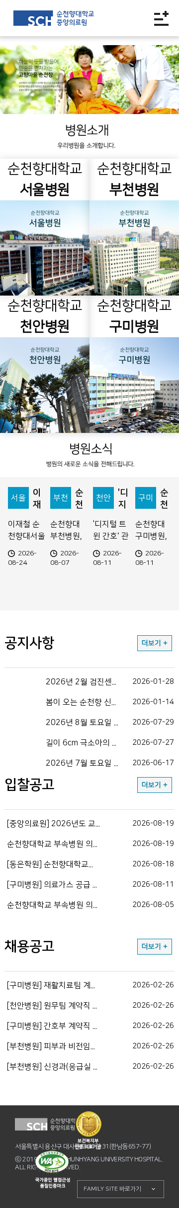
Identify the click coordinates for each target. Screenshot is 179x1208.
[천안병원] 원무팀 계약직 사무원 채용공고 (90, 1005)
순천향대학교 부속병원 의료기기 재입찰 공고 (90, 905)
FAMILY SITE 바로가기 (112, 1189)
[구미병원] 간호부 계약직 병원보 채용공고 (90, 1026)
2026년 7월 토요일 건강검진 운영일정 (110, 763)
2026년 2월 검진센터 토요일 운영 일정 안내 (110, 681)
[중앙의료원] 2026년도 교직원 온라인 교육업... (90, 823)
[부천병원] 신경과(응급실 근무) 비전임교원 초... (90, 1066)
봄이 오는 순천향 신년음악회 (110, 702)
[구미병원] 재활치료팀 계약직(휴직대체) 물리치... (90, 985)
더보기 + (155, 643)
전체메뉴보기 (161, 18)
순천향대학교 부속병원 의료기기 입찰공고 (90, 844)
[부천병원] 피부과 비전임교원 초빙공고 (90, 1046)
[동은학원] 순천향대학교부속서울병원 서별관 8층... (91, 864)
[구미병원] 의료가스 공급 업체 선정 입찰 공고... (90, 884)
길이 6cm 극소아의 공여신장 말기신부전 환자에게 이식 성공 (110, 742)
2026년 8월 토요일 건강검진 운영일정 (110, 722)
